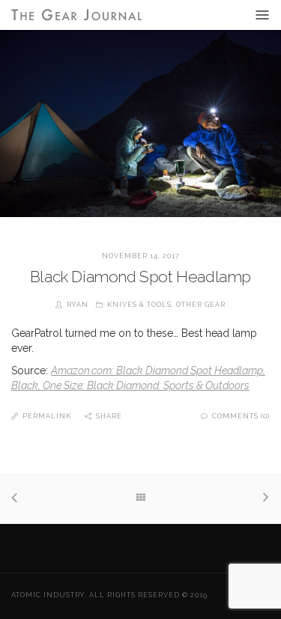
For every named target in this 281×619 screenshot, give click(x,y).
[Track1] (18, 499)
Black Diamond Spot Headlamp (140, 276)
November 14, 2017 (141, 256)
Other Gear (201, 304)
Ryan (77, 304)
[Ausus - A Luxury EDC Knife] (263, 499)
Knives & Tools (139, 304)
